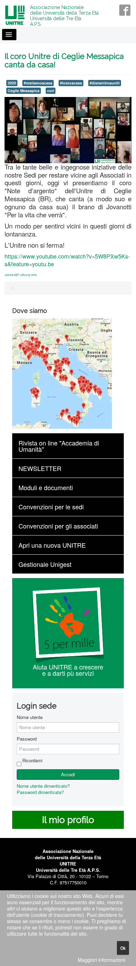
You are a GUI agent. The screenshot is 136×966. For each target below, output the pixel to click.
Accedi (68, 774)
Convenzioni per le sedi (51, 506)
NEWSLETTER (39, 468)
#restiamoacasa (38, 82)
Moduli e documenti (45, 487)
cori (50, 90)
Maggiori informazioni (101, 960)
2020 (12, 82)
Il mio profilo (68, 820)
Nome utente (30, 717)
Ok (123, 948)
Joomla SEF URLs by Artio (21, 275)
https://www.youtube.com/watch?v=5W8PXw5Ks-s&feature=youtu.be (67, 260)
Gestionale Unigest (44, 564)
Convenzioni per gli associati (58, 525)
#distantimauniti (105, 82)
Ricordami (32, 760)
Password (27, 739)
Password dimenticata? (40, 792)
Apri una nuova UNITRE (52, 544)
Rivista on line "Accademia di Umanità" (58, 446)
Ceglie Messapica (23, 90)
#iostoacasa (71, 82)
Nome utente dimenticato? (43, 785)
